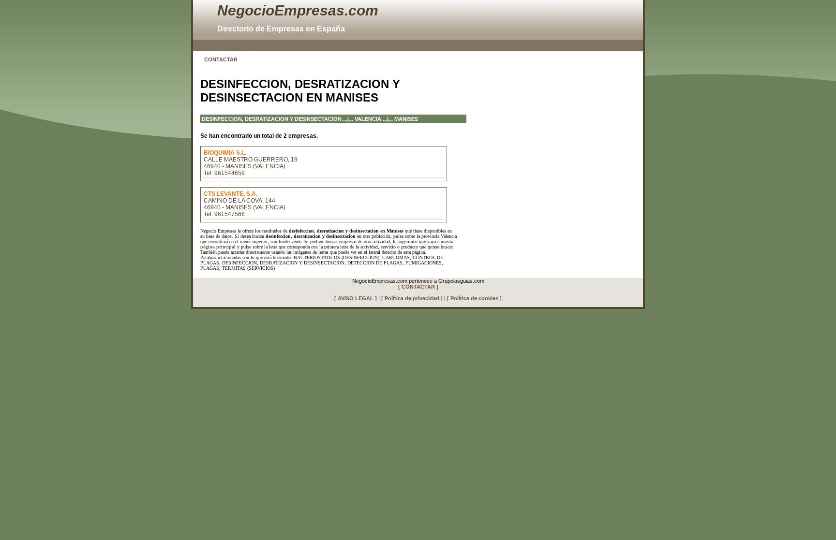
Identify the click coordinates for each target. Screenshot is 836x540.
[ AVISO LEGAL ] (355, 298)
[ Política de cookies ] (474, 298)
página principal (218, 246)
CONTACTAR (221, 59)
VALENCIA (368, 119)
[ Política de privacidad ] (412, 298)
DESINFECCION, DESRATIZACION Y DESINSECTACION (272, 119)
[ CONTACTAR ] (418, 287)
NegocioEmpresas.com (297, 10)
